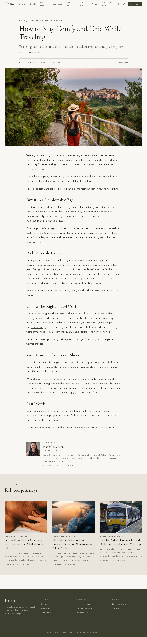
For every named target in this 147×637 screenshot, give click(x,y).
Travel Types (42, 4)
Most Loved (81, 4)
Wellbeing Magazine (84, 608)
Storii (78, 617)
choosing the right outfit (79, 313)
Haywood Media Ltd (61, 632)
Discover (22, 4)
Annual (95, 4)
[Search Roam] (119, 4)
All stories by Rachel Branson (60, 466)
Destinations (58, 4)
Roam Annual (45, 612)
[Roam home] (9, 4)
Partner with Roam (106, 4)
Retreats (33, 4)
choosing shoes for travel (45, 379)
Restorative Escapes (53, 21)
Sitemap (115, 608)
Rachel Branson (28, 62)
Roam (22, 21)
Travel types (45, 608)
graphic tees (44, 269)
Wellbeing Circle (82, 612)
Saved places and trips (121, 604)
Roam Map (69, 4)
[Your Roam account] (124, 4)
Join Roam (135, 4)
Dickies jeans (37, 327)
